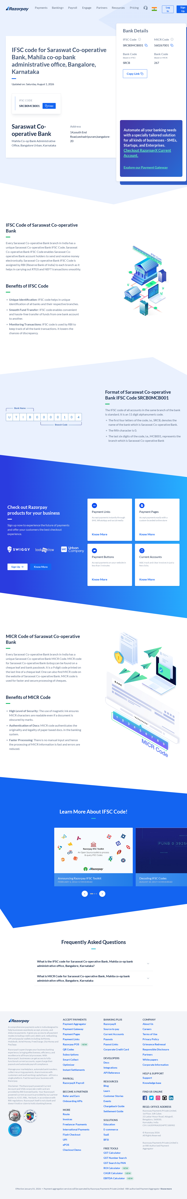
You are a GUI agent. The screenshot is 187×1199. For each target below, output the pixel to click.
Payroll (72, 7)
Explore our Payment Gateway (146, 167)
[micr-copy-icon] (171, 45)
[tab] (91, 893)
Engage (86, 7)
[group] (93, 857)
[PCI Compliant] (14, 1116)
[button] (49, 106)
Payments (41, 7)
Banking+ (58, 7)
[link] (168, 9)
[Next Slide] (102, 894)
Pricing (134, 7)
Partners (101, 7)
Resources (118, 7)
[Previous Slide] (85, 894)
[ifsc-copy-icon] (146, 45)
